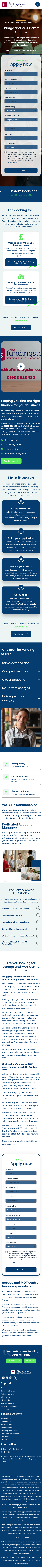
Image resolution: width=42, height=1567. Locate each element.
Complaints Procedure (21, 1537)
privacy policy (13, 163)
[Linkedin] (15, 1378)
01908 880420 (21, 320)
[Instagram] (11, 1378)
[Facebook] (3, 1378)
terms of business (21, 160)
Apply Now (21, 170)
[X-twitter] (7, 1378)
